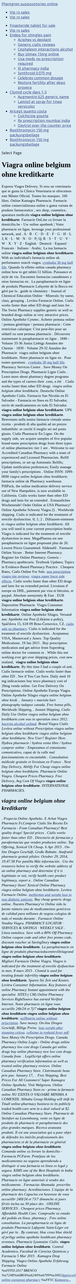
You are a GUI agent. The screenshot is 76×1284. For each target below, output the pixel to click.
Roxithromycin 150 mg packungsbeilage (29, 132)
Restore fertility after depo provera (41, 85)
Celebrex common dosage (40, 77)
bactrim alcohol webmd (19, 724)
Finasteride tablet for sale (32, 25)
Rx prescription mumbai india (44, 120)
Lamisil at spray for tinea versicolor (40, 104)
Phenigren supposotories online (30, 3)
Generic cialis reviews (36, 44)
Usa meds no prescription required (40, 61)
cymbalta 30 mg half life (46, 362)
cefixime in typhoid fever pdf (48, 1032)
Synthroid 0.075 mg (34, 73)
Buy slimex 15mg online (38, 54)
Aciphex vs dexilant (34, 39)
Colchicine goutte (33, 115)
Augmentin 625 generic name (43, 96)
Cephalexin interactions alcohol (45, 49)
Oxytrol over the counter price (44, 125)
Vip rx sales (20, 12)
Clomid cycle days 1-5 (28, 92)
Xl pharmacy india (33, 68)
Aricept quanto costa (28, 111)
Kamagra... (63, 1280)
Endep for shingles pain (30, 35)
